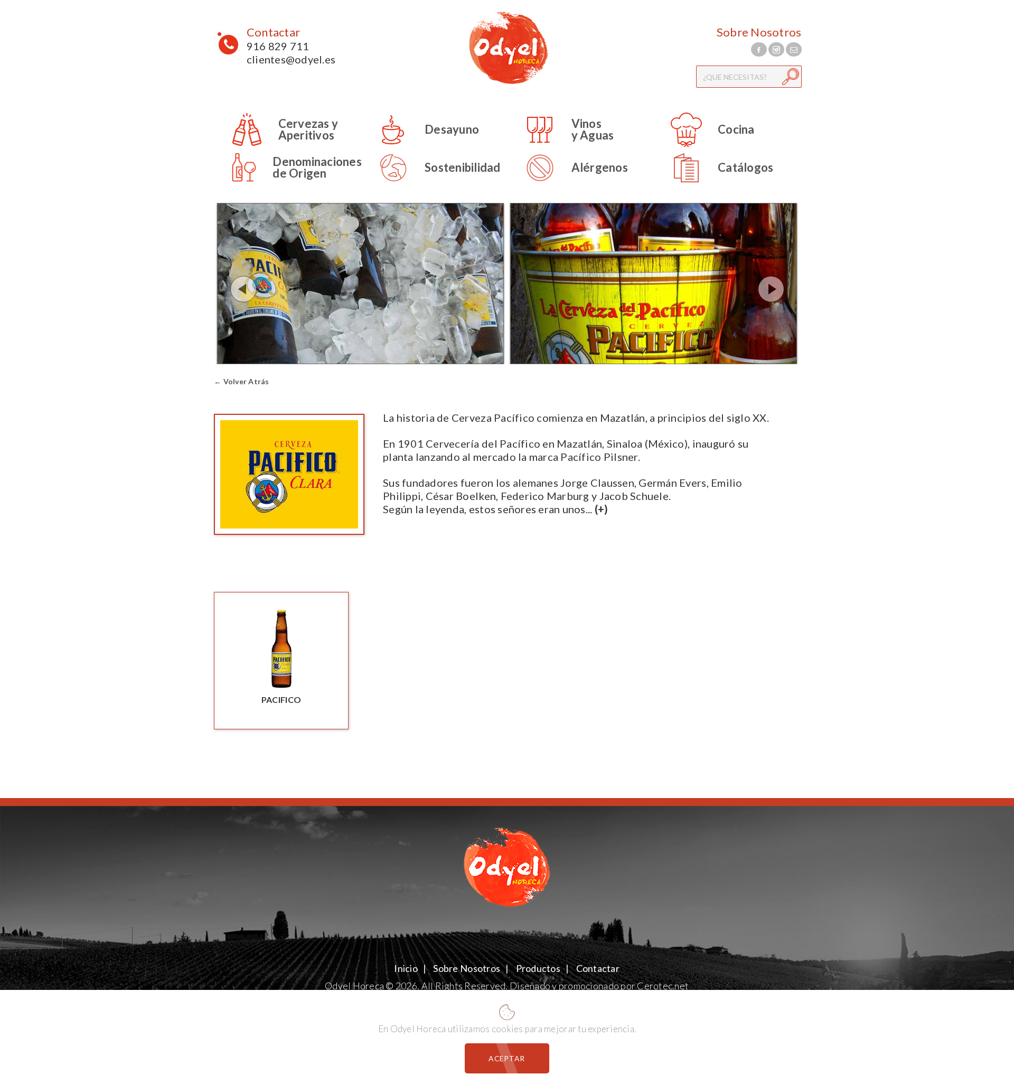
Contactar (273, 32)
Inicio (406, 968)
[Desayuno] (420, 145)
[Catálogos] (714, 183)
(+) (601, 509)
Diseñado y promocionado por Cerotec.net (599, 986)
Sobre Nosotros (759, 32)
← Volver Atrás (241, 381)
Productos (538, 968)
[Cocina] (705, 145)
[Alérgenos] (568, 183)
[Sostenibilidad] (431, 183)
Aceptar (507, 1058)
